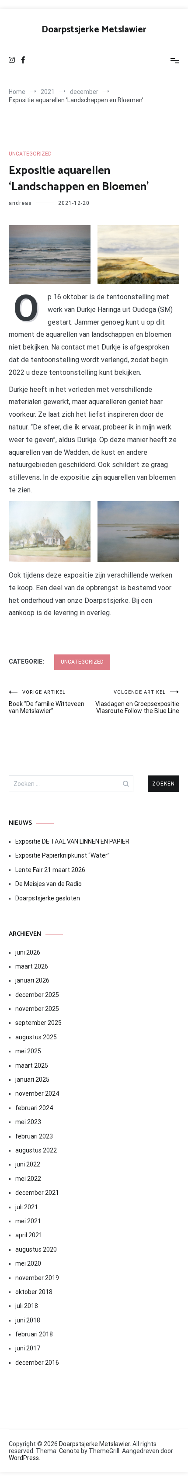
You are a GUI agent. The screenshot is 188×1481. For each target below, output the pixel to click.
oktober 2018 (33, 1291)
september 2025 (38, 1022)
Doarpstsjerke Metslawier (94, 29)
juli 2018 (26, 1305)
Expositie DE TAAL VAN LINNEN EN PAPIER (73, 841)
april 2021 (28, 1235)
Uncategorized (30, 154)
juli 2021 (26, 1207)
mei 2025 (28, 1051)
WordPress (24, 1457)
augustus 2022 (36, 1150)
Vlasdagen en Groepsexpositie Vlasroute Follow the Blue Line (137, 701)
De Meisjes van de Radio (48, 883)
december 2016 (37, 1362)
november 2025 (37, 1008)
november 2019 (37, 1277)
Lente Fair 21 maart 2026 (50, 869)
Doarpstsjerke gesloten (47, 898)
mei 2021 (28, 1221)
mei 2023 (28, 1121)
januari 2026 (32, 980)
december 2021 (37, 1192)
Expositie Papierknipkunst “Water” (62, 855)
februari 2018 (34, 1334)
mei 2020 (28, 1263)
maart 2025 (31, 1065)
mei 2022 (28, 1178)
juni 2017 (27, 1348)
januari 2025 (32, 1079)
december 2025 (37, 994)
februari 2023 (34, 1136)
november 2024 (37, 1093)
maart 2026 (31, 966)
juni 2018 (27, 1320)
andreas (20, 203)
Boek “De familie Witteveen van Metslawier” (46, 701)
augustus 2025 (36, 1037)
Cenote (69, 1450)
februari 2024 (34, 1107)
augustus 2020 (36, 1249)
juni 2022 (27, 1164)
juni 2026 (27, 952)
